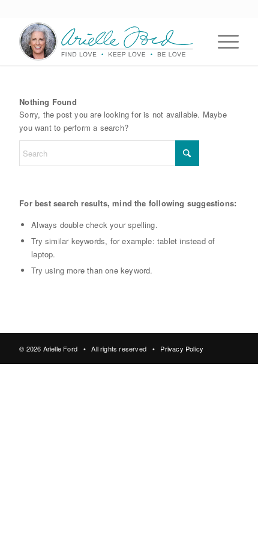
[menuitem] (222, 41)
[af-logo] (106, 41)
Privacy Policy (181, 348)
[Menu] (222, 41)
